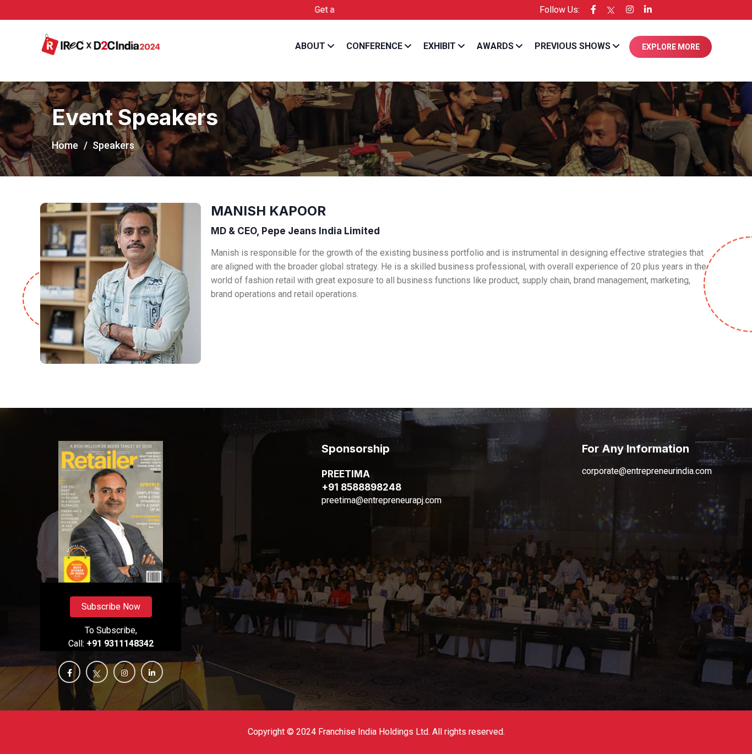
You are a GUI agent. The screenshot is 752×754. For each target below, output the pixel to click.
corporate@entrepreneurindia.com (647, 471)
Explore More (671, 46)
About (310, 46)
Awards (495, 46)
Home (65, 145)
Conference (374, 46)
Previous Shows (573, 46)
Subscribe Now (110, 606)
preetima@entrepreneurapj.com (381, 500)
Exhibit (439, 46)
